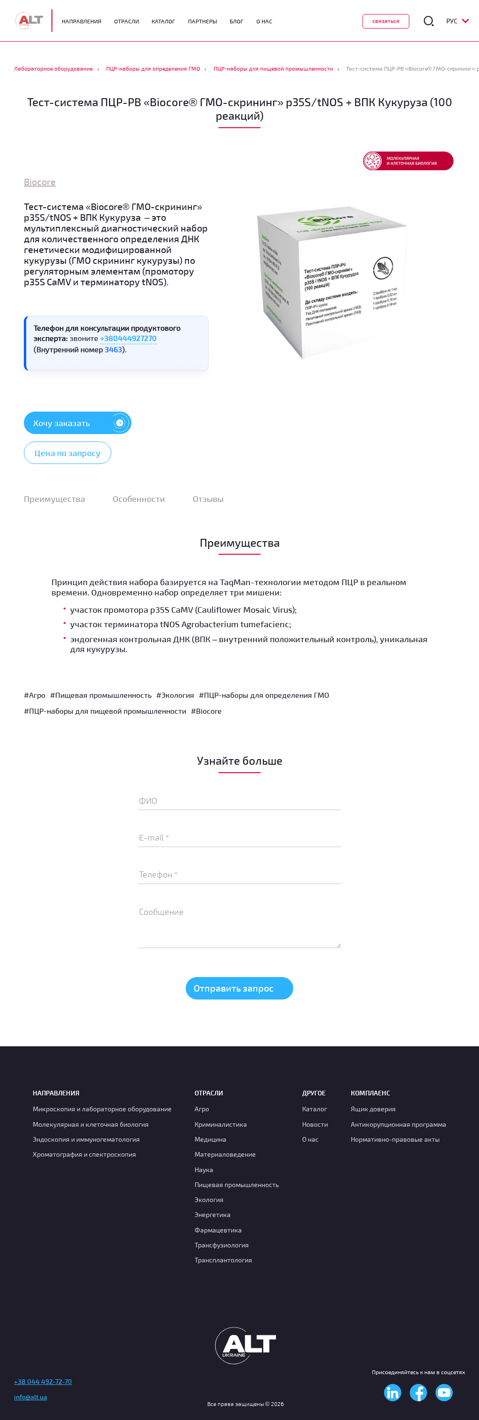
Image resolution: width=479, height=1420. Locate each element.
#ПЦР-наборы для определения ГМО (264, 694)
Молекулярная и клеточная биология (91, 1124)
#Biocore (206, 710)
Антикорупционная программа (398, 1124)
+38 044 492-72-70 (43, 1381)
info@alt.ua (30, 1397)
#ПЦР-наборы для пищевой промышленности (105, 710)
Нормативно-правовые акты (395, 1139)
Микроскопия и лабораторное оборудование (102, 1109)
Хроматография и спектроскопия (84, 1154)
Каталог (163, 21)
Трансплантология (223, 1260)
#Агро (34, 694)
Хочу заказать (61, 423)
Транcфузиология (222, 1245)
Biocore (40, 181)
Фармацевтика (218, 1230)
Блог (236, 21)
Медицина (210, 1139)
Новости (315, 1124)
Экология (209, 1199)
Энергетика (213, 1214)
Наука (204, 1170)
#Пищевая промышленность (101, 694)
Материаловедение (225, 1154)
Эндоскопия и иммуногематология (86, 1139)
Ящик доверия (373, 1109)
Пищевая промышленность (237, 1184)
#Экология (175, 694)
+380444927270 (128, 337)
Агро (202, 1109)
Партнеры (202, 21)
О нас (310, 1139)
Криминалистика (221, 1124)
